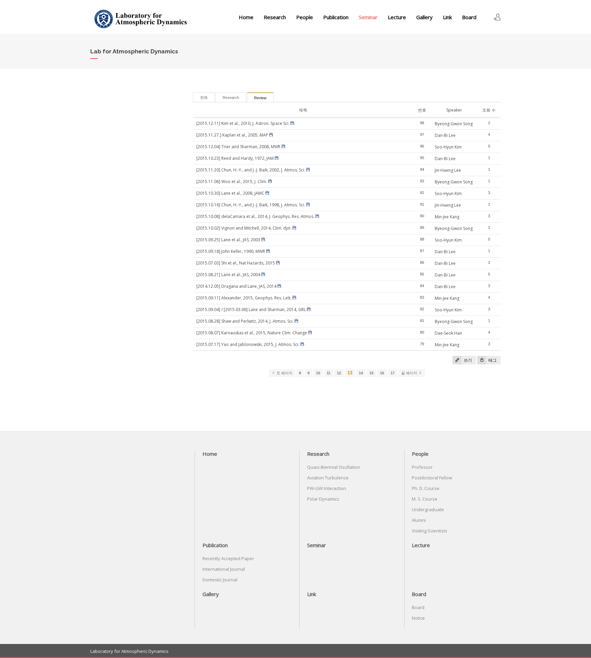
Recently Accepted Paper (228, 558)
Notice (418, 618)
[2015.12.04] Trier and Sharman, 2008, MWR (238, 147)
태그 (492, 360)
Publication (336, 17)
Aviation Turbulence (328, 478)
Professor (422, 467)
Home (246, 17)
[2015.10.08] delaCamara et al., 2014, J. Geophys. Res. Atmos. (255, 216)
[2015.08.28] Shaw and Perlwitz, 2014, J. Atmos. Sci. (244, 321)
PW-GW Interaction (326, 488)
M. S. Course (424, 499)
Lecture (397, 17)
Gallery (424, 17)
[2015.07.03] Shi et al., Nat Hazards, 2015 (235, 263)
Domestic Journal (219, 580)
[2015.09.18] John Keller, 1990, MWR (230, 251)
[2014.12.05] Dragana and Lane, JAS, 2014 (236, 286)
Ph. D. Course (425, 488)
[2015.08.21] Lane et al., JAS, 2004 (228, 275)
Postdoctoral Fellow (432, 478)
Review (260, 98)
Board (469, 17)
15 (371, 373)
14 (361, 373)
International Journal (223, 569)
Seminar (368, 17)
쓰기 (467, 360)
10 (318, 373)
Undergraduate (428, 509)
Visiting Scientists (429, 531)
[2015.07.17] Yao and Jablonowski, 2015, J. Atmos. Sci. (247, 344)
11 (328, 373)
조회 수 (489, 110)
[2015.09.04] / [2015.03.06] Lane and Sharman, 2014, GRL (251, 309)
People (304, 17)
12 (339, 373)
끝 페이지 (409, 373)
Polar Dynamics (323, 499)
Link (447, 17)
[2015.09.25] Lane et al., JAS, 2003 (228, 240)
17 (393, 373)
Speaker (454, 110)
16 (382, 373)
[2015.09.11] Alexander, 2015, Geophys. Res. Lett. (243, 298)
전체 (204, 97)
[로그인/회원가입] (497, 17)
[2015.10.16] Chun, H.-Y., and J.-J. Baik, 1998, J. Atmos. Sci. (250, 205)
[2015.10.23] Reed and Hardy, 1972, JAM (235, 158)
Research (275, 17)
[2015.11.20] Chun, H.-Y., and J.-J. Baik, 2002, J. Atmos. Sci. (250, 170)
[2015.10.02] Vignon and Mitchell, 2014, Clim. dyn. (243, 228)
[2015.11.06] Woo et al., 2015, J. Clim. (231, 181)
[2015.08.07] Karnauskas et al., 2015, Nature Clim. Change (251, 333)
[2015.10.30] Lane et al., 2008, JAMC (230, 193)
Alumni (419, 520)
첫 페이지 (283, 373)
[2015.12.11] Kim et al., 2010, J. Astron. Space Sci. (242, 123)
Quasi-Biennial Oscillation (333, 467)
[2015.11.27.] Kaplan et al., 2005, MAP (232, 135)
